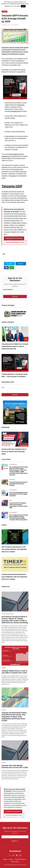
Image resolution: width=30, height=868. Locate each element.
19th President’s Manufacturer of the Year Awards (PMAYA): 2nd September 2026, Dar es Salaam (14, 549)
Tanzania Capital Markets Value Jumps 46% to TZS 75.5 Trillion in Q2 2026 (18, 494)
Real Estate (12, 479)
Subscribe (14, 841)
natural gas (20, 105)
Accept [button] (23, 6)
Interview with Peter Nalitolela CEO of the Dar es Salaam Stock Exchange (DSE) (14, 451)
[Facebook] (16, 855)
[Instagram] (20, 855)
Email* (3, 387)
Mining (7, 613)
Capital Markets (13, 464)
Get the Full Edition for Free (15, 242)
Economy (4, 11)
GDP (4, 254)
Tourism (11, 613)
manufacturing (15, 111)
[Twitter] (10, 855)
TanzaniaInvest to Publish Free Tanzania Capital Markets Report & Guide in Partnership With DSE (15, 346)
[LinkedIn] (13, 855)
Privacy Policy (15, 861)
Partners (11, 859)
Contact (5, 859)
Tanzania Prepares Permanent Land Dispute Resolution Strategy (18, 483)
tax (25, 171)
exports (13, 176)
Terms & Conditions (20, 859)
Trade (10, 500)
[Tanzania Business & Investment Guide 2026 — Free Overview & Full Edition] (15, 362)
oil (18, 147)
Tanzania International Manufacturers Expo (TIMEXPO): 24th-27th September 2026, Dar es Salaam (14, 577)
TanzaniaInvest (15, 851)
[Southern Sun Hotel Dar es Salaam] (15, 412)
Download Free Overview (14, 238)
